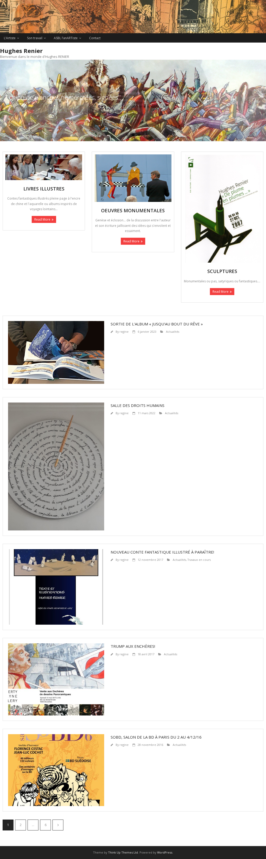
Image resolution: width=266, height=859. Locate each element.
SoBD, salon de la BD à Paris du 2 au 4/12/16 (156, 737)
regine (124, 331)
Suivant (57, 825)
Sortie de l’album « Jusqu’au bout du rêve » (157, 323)
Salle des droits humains (137, 405)
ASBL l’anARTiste (66, 38)
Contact (95, 38)
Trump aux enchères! (133, 646)
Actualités (172, 331)
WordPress (164, 852)
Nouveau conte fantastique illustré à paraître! (162, 552)
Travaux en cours (199, 560)
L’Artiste (10, 38)
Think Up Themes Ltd (123, 852)
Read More (42, 219)
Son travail (34, 38)
